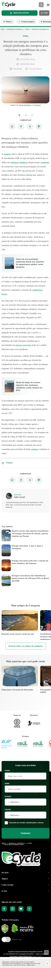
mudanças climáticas (19, 162)
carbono (34, 449)
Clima (27, 29)
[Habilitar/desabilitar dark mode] (19, 115)
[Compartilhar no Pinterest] (38, 126)
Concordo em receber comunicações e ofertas (26, 823)
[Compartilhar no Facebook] (21, 126)
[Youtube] (21, 908)
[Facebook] (4, 908)
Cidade (8, 810)
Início (3, 29)
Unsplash (37, 105)
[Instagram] (12, 908)
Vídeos (9, 22)
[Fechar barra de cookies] (47, 963)
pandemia (45, 162)
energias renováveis (23, 345)
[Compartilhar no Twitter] (30, 126)
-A (32, 115)
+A (26, 115)
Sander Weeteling (25, 105)
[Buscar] (41, 4)
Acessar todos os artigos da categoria (25, 646)
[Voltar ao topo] (46, 952)
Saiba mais (31, 965)
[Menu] (48, 4)
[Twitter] (29, 908)
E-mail (7, 771)
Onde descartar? (21, 13)
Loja (45, 13)
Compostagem (27, 22)
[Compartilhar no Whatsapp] (12, 126)
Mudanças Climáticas (14, 29)
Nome (7, 783)
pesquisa (7, 154)
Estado (8, 796)
